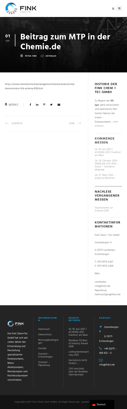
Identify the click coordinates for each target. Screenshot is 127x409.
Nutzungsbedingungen (48, 341)
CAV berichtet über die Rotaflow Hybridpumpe (78, 372)
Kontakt (42, 348)
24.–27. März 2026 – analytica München (105, 176)
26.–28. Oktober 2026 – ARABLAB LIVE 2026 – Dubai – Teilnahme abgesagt (107, 165)
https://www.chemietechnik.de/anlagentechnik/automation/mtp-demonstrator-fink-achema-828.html (40, 86)
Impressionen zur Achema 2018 (104, 209)
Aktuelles (51, 56)
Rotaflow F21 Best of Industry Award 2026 (78, 343)
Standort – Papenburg (44, 363)
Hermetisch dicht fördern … (78, 361)
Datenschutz (45, 335)
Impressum (44, 329)
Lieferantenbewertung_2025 (79, 353)
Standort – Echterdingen (45, 355)
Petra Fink (31, 56)
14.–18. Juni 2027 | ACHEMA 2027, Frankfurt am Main (108, 152)
